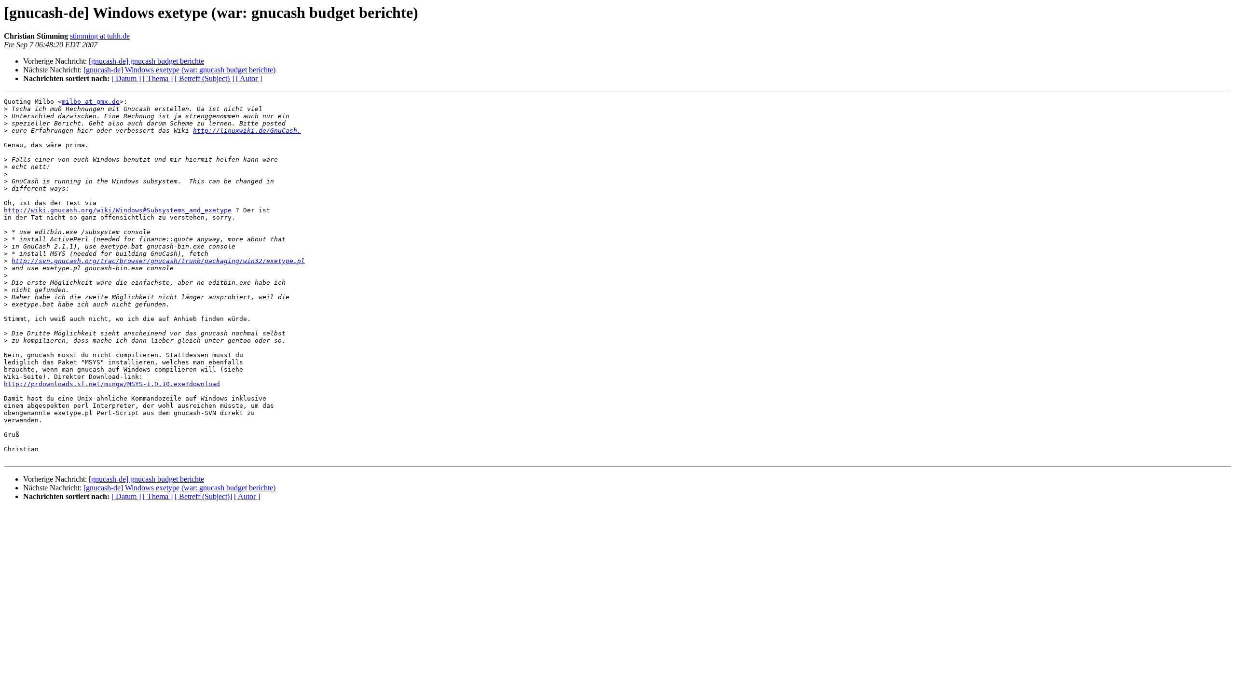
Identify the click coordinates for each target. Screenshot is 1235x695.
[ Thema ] (158, 78)
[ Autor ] (249, 78)
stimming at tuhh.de (100, 36)
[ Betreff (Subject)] (203, 496)
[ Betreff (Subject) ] (204, 78)
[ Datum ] (126, 78)
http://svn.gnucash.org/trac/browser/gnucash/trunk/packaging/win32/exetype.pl (158, 260)
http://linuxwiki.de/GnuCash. (247, 130)
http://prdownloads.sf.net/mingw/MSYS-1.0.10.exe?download (112, 384)
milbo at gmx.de (91, 101)
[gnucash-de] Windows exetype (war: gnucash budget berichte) (179, 70)
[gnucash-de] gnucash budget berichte (146, 61)
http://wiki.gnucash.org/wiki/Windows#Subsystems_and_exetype (118, 210)
